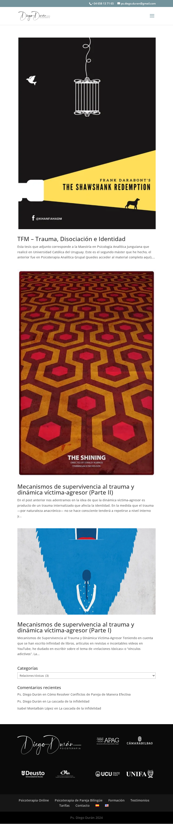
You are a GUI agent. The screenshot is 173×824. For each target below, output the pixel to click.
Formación (116, 800)
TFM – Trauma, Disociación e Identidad (71, 239)
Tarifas (64, 805)
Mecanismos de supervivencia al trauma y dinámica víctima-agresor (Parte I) (75, 627)
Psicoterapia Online (34, 800)
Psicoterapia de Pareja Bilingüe (78, 800)
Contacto (82, 805)
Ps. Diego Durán (29, 694)
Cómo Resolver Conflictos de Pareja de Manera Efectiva (89, 694)
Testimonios (139, 800)
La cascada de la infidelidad (68, 701)
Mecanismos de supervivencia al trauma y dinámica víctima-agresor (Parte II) (75, 489)
